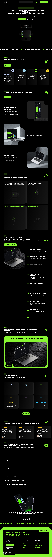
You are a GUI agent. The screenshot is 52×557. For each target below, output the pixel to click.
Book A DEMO (12, 524)
